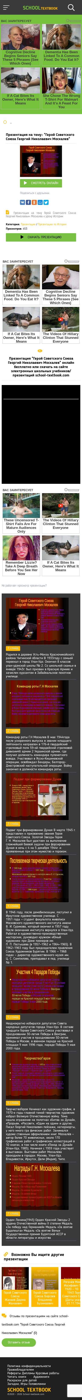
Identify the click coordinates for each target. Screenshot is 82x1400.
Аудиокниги (41, 1377)
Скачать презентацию (44, 237)
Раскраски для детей (22, 1380)
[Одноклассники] (34, 203)
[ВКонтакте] (22, 203)
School (40, 8)
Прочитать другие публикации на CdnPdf (41, 482)
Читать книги (16, 1377)
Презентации (28, 224)
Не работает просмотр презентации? (24, 585)
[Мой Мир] (40, 203)
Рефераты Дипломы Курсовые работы (33, 1373)
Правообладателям (20, 1369)
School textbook (29, 1390)
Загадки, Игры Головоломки (26, 1384)
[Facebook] (28, 203)
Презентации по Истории (52, 224)
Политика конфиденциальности (29, 1366)
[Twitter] (46, 203)
